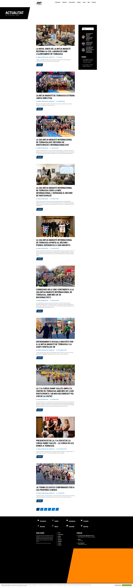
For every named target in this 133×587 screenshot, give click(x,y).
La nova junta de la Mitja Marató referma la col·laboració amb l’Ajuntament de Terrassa (53, 51)
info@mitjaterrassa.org (82, 544)
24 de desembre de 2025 (62, 350)
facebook (43, 521)
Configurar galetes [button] (118, 585)
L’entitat (59, 536)
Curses (59, 532)
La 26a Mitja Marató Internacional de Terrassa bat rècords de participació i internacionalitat (54, 142)
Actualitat (39, 57)
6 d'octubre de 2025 (55, 399)
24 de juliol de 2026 (61, 101)
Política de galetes (48, 543)
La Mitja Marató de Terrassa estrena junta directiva (55, 96)
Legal (44, 543)
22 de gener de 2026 (55, 198)
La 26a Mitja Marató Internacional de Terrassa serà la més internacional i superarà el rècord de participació (54, 192)
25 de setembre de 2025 (61, 449)
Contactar (59, 544)
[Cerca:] (88, 28)
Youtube (86, 521)
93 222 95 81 (80, 540)
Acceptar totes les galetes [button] (127, 585)
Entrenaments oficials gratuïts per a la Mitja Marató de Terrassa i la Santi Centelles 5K (54, 344)
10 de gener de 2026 (55, 300)
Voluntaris (60, 539)
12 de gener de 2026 (55, 248)
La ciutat (59, 543)
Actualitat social (51, 57)
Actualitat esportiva (44, 57)
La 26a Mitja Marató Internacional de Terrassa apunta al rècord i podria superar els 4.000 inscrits (54, 242)
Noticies (59, 538)
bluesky (85, 526)
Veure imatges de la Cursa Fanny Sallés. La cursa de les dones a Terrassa (88, 61)
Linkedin (71, 526)
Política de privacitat (39, 543)
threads (42, 526)
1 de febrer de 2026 (54, 148)
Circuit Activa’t (60, 534)
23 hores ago (59, 57)
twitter (56, 521)
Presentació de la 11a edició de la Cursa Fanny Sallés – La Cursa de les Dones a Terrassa (55, 443)
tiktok (56, 526)
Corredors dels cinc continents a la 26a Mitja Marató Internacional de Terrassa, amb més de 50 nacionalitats (55, 293)
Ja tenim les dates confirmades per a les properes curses (55, 488)
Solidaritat (60, 541)
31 (54, 509)
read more (40, 64)
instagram (72, 521)
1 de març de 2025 (60, 493)
